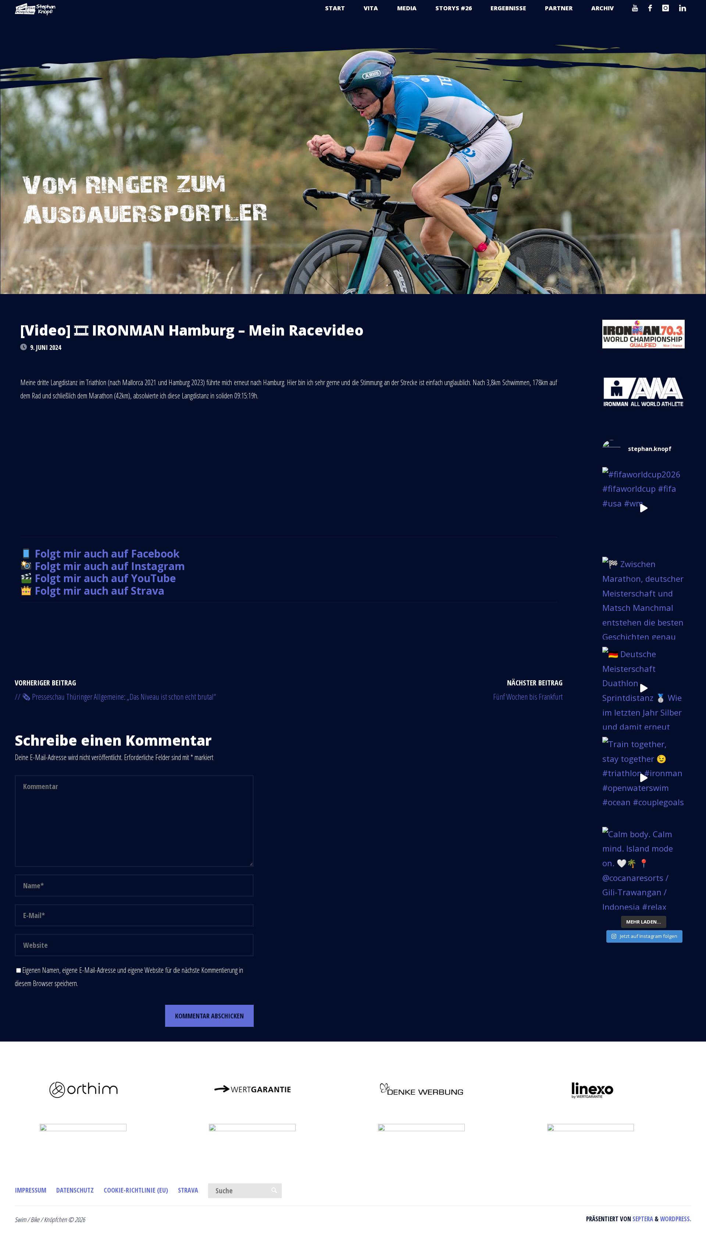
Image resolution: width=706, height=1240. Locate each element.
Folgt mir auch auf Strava (99, 591)
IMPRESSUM (30, 1190)
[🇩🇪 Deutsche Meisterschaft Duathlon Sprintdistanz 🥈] (643, 688)
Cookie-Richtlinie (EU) (136, 1190)
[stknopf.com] (35, 8)
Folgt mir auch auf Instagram (110, 566)
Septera (642, 1219)
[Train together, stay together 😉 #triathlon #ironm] (643, 778)
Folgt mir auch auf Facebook (107, 553)
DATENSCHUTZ (75, 1190)
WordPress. (675, 1219)
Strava (188, 1190)
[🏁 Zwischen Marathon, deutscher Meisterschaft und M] (643, 598)
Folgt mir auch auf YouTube (105, 578)
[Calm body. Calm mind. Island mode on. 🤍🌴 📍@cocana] (643, 868)
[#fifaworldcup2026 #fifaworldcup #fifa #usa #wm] (643, 508)
